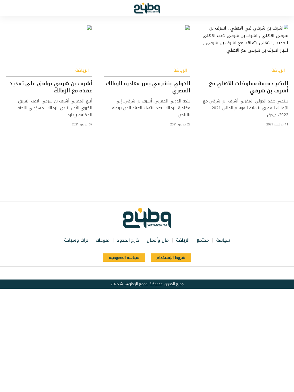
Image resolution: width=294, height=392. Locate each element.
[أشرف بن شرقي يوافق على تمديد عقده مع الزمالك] (49, 51)
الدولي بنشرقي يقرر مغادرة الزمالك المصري (148, 87)
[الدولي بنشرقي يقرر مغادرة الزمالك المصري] (147, 51)
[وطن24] (147, 8)
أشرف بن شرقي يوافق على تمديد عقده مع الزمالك (50, 87)
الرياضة (278, 70)
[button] (283, 8)
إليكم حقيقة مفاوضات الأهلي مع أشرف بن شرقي (248, 87)
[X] (156, 273)
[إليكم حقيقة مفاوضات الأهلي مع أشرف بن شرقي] (245, 51)
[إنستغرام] (143, 273)
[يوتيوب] (149, 273)
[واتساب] (137, 273)
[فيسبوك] (162, 273)
